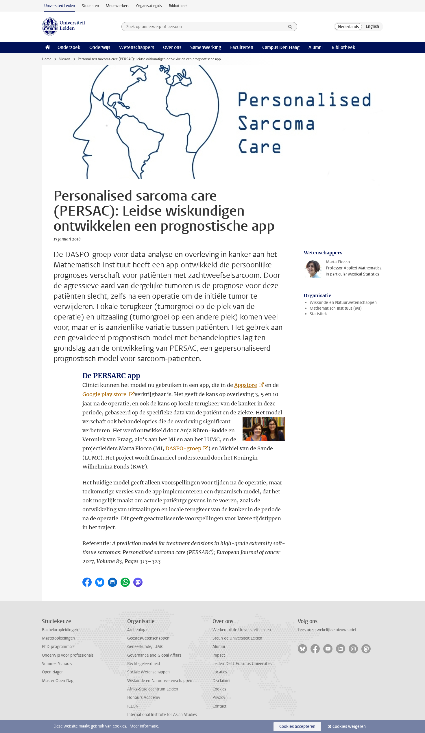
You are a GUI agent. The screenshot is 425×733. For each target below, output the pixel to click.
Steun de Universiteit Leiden (237, 638)
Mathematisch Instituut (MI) (336, 308)
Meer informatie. (144, 726)
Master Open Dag (57, 681)
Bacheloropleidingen (60, 630)
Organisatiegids (149, 5)
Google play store (105, 394)
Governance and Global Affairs (154, 655)
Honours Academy (143, 697)
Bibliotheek (178, 5)
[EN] (372, 26)
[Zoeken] (290, 26)
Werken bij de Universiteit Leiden (241, 630)
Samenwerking (205, 47)
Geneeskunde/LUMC (145, 646)
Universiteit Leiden (59, 5)
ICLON (132, 706)
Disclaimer (221, 681)
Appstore (245, 385)
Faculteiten (241, 47)
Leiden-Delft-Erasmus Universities (242, 663)
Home (46, 59)
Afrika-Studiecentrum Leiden (152, 689)
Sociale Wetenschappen (148, 672)
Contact (219, 706)
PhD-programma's (58, 646)
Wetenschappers (136, 47)
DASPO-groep (183, 448)
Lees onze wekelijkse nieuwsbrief (327, 630)
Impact (218, 655)
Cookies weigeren (349, 726)
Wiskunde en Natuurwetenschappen (343, 302)
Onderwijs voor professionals (67, 655)
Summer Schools (57, 663)
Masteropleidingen (58, 638)
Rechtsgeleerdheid (143, 663)
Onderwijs (99, 47)
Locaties (219, 672)
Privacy (218, 697)
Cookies (219, 689)
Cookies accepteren (297, 726)
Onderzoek (69, 47)
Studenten (90, 5)
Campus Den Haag (281, 47)
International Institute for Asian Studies (162, 714)
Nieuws (64, 59)
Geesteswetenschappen (148, 638)
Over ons (172, 47)
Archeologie (137, 630)
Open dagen (53, 672)
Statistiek (318, 314)
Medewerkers (117, 5)
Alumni (315, 47)
